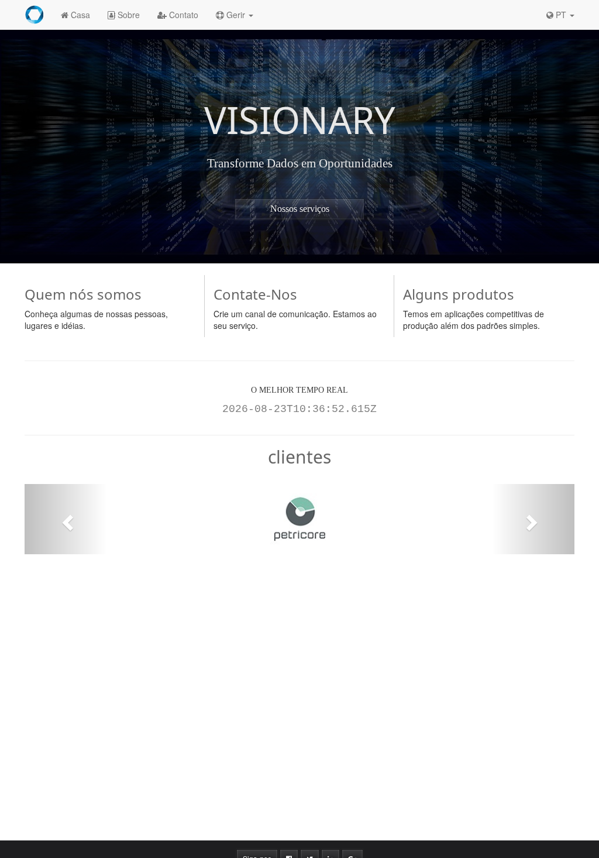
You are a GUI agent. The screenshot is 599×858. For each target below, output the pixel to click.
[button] (66, 519)
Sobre (127, 14)
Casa (79, 14)
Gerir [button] (235, 14)
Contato (182, 14)
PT (561, 14)
